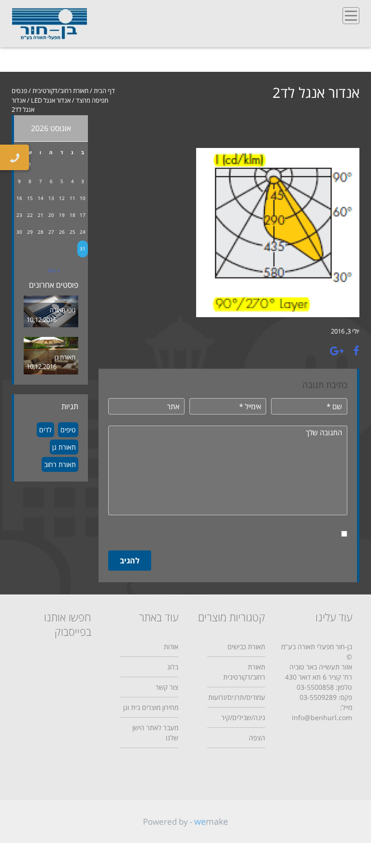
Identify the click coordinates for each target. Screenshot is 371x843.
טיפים (68, 429)
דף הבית (104, 90)
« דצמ (54, 270)
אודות (171, 646)
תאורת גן (65, 357)
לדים (45, 429)
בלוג (172, 666)
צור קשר (167, 687)
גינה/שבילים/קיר (243, 717)
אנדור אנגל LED (51, 100)
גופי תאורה (62, 310)
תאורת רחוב (60, 464)
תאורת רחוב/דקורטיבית (60, 90)
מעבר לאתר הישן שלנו (155, 732)
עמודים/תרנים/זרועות (236, 697)
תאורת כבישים (246, 646)
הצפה (257, 737)
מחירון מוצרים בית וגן (150, 707)
